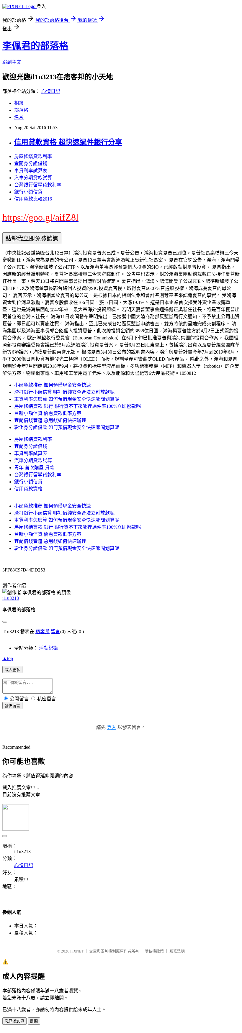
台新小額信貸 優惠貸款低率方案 (47, 413)
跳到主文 (11, 62)
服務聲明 (177, 951)
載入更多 (12, 670)
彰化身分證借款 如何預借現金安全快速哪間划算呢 (66, 427)
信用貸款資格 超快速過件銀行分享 (68, 142)
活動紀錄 (48, 648)
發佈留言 (12, 706)
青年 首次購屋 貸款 (34, 467)
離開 (34, 1021)
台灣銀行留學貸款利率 (37, 184)
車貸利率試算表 (30, 170)
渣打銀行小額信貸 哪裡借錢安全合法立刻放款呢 (64, 392)
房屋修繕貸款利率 (33, 156)
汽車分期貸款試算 (33, 177)
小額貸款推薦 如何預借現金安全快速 (52, 384)
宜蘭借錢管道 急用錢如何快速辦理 (50, 420)
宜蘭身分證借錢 (30, 163)
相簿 (19, 103)
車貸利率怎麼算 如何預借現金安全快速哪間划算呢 (66, 399)
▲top (7, 658)
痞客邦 (42, 631)
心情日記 (50, 91)
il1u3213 (10, 598)
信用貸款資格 (28, 488)
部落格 (21, 110)
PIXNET (77, 951)
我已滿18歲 (14, 1021)
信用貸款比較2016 (33, 198)
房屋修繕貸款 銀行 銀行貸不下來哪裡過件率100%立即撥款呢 (77, 406)
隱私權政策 (154, 951)
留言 (55, 631)
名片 (19, 117)
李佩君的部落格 (35, 45)
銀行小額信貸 (28, 191)
